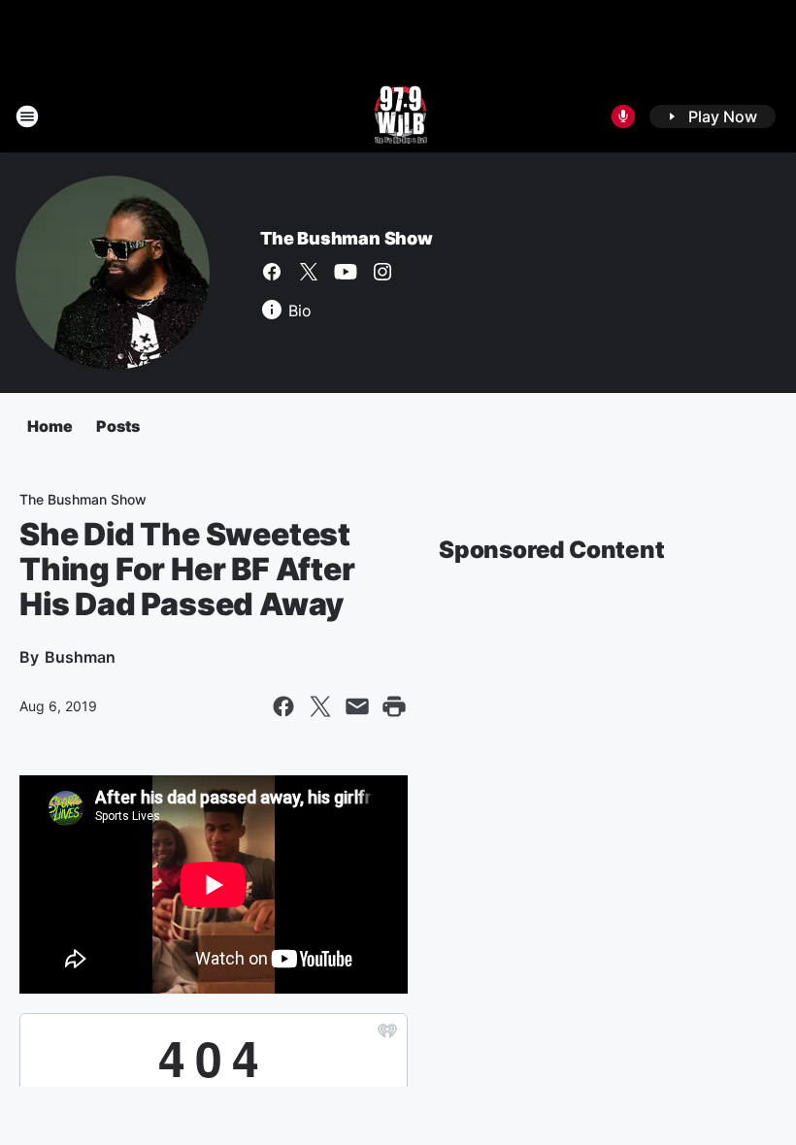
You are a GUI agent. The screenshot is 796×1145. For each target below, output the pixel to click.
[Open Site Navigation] (27, 116)
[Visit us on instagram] (382, 271)
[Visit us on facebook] (271, 271)
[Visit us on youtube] (345, 271)
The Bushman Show (346, 238)
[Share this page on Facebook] (283, 706)
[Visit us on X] (308, 271)
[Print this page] (394, 706)
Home (50, 426)
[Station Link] (398, 116)
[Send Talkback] (623, 116)
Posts (118, 426)
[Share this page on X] (320, 706)
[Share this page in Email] (357, 706)
